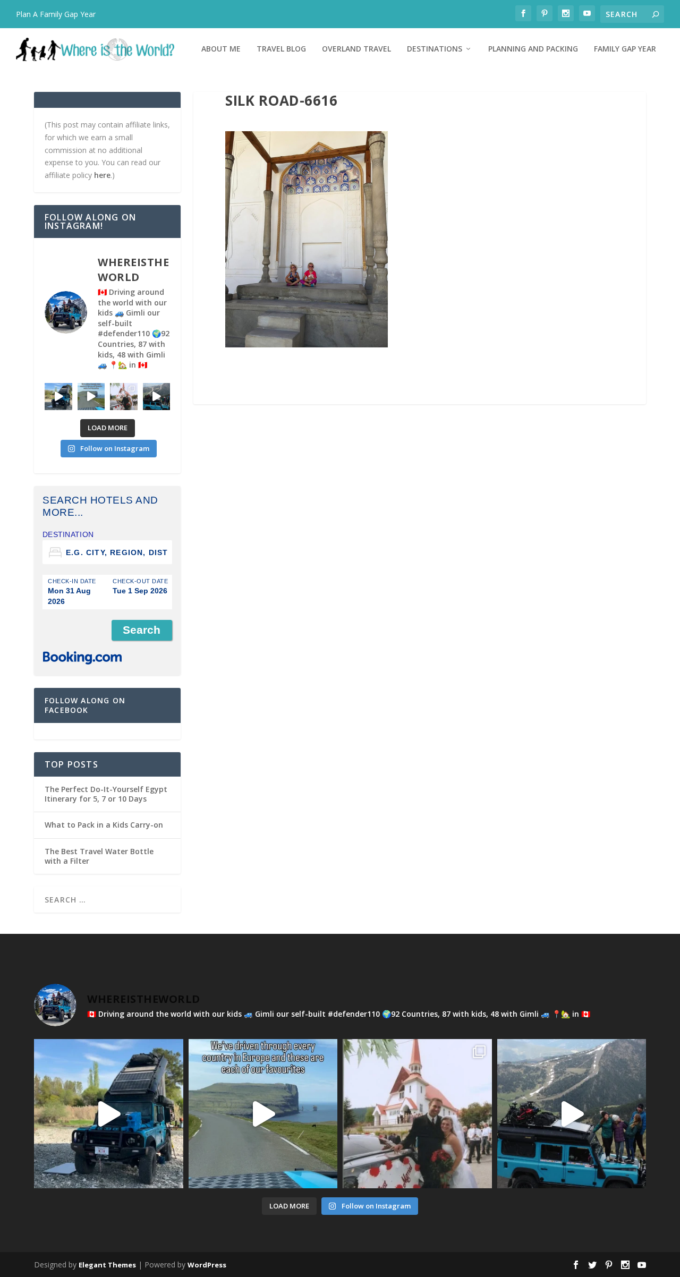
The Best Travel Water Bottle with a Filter (99, 856)
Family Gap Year (625, 49)
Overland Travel (356, 49)
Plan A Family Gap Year (56, 14)
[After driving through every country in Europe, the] (91, 397)
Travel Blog (281, 49)
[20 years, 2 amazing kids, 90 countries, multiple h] (124, 397)
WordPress (207, 1265)
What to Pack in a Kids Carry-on (104, 825)
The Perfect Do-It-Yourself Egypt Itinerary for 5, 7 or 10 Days (106, 794)
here (102, 175)
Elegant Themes (107, 1265)
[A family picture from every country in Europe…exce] (157, 397)
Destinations (434, 49)
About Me (221, 49)
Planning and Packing (533, 49)
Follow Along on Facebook (85, 705)
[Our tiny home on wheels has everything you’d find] (58, 397)
